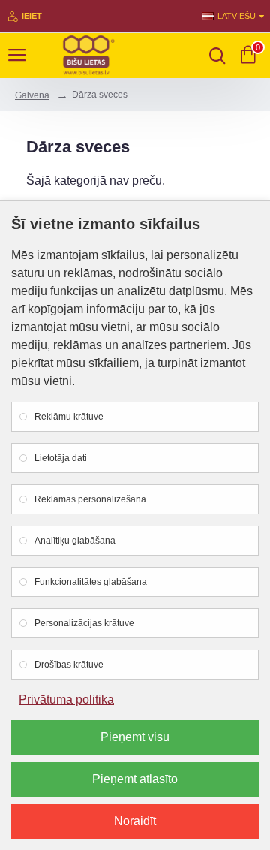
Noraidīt (135, 821)
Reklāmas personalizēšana (90, 499)
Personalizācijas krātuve (84, 623)
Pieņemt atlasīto (135, 779)
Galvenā (32, 95)
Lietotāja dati (60, 458)
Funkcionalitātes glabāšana (90, 582)
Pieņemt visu (135, 737)
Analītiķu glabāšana (75, 540)
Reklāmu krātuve (69, 416)
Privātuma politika (66, 699)
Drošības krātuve (69, 664)
